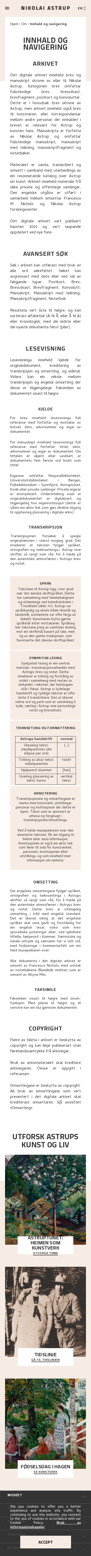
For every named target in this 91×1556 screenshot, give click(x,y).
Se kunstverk (45, 1472)
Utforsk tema (45, 1253)
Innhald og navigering (48, 24)
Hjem (14, 24)
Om (24, 24)
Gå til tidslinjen (45, 1360)
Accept (45, 1542)
